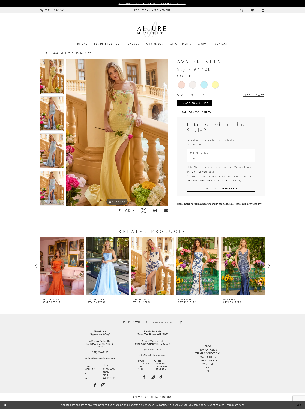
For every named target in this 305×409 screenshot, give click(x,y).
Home (44, 53)
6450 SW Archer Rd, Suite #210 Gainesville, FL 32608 (152, 342)
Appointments (208, 360)
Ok (299, 405)
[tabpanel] (52, 77)
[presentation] (62, 266)
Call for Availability (196, 111)
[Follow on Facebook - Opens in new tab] (95, 385)
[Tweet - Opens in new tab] (143, 210)
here (241, 405)
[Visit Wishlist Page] (252, 10)
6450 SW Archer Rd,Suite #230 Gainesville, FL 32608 (99, 344)
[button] (263, 10)
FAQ (208, 371)
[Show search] (241, 10)
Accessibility (208, 356)
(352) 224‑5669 (100, 352)
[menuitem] (53, 10)
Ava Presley (61, 53)
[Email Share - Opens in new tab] (166, 211)
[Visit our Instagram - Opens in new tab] (153, 377)
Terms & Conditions (207, 353)
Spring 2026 (83, 53)
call (244, 203)
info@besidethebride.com (152, 355)
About (208, 367)
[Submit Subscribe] (180, 322)
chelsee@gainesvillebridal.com (100, 358)
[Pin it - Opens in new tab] (155, 210)
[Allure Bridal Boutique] (152, 29)
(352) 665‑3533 (152, 349)
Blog (208, 346)
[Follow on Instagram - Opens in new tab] (103, 385)
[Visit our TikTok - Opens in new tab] (161, 377)
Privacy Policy (208, 349)
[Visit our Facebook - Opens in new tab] (144, 377)
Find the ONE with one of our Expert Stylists (152, 3)
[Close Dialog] (5, 405)
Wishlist (207, 364)
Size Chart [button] (253, 95)
